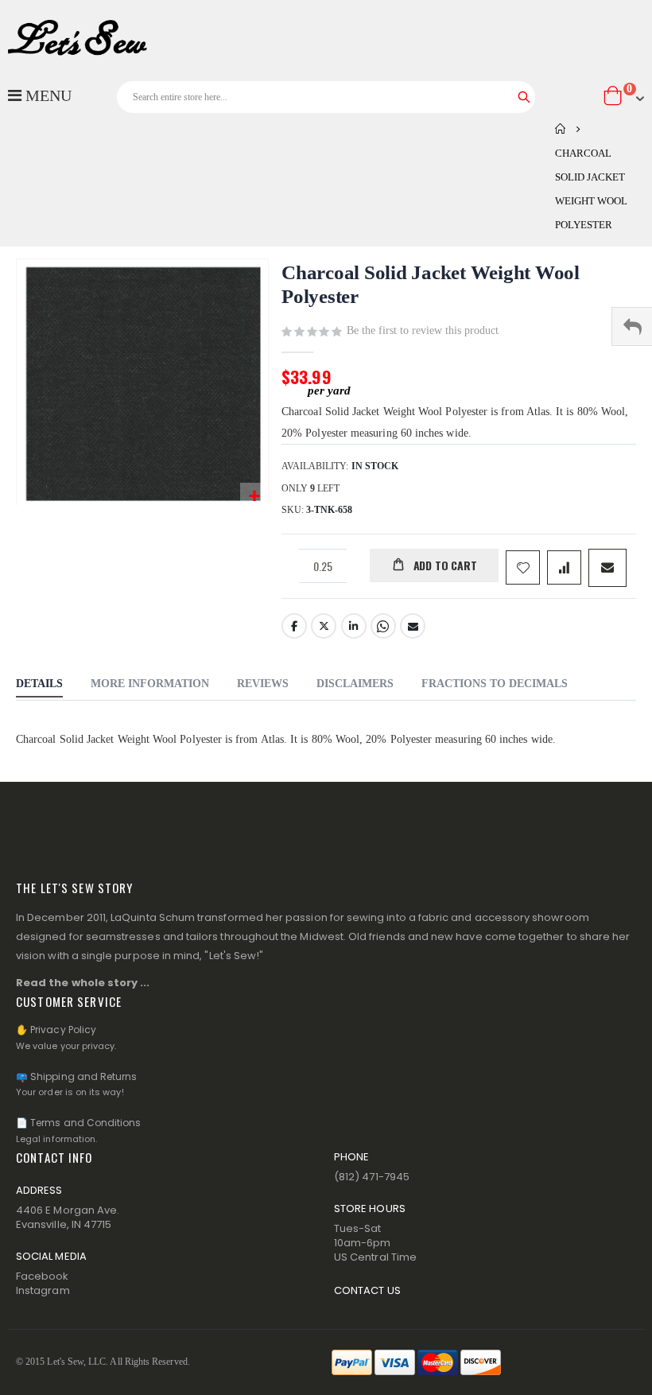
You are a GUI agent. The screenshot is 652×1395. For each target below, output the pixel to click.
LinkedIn (354, 626)
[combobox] (326, 97)
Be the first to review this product (423, 330)
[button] (254, 497)
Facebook (294, 626)
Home (560, 129)
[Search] (524, 97)
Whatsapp (383, 626)
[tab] (39, 685)
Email (412, 626)
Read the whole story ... (83, 982)
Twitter (323, 626)
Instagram (43, 1290)
